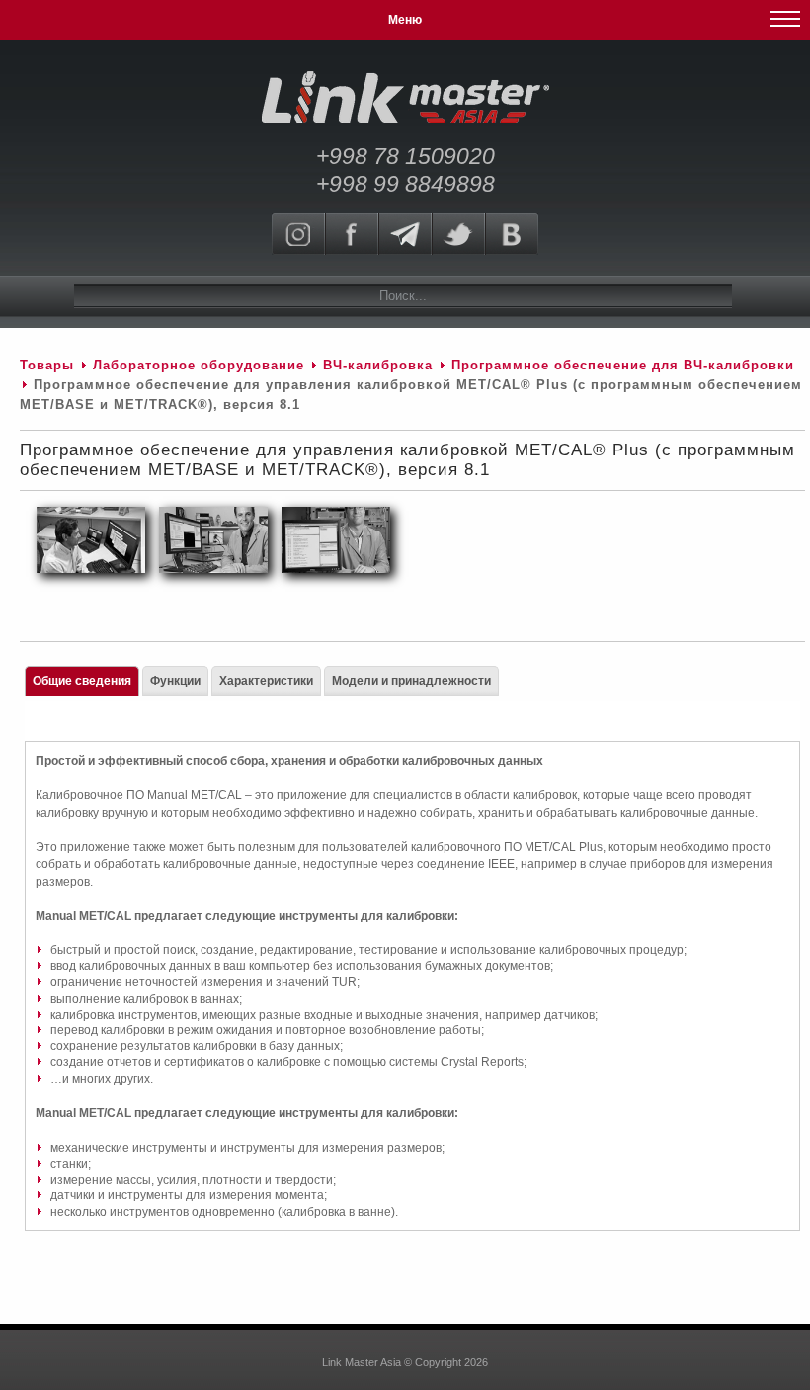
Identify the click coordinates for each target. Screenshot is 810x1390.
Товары (47, 365)
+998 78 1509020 (405, 156)
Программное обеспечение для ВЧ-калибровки (622, 365)
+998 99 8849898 (405, 184)
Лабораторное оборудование (198, 365)
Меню (405, 20)
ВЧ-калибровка (378, 365)
